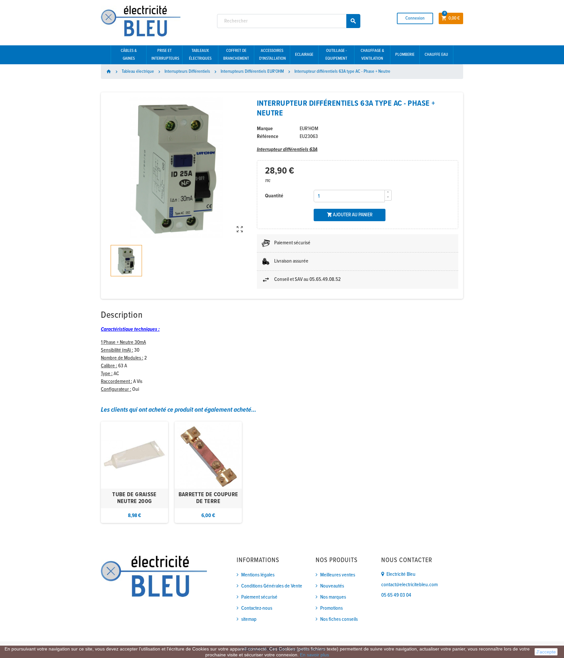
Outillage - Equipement (336, 54)
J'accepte (546, 651)
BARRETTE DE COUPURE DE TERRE (208, 498)
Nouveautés (332, 586)
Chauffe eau (436, 54)
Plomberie (405, 54)
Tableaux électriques (200, 54)
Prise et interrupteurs (165, 54)
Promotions (331, 608)
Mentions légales (257, 575)
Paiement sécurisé (259, 597)
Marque (265, 128)
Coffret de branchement (236, 54)
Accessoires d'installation (272, 54)
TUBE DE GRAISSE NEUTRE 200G (134, 498)
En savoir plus (314, 654)
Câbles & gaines (129, 54)
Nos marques (333, 597)
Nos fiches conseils (339, 619)
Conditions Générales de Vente (271, 586)
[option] (134, 472)
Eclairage (304, 54)
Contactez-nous (256, 608)
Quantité (274, 195)
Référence (267, 136)
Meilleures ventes (337, 575)
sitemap (249, 619)
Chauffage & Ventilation (372, 54)
